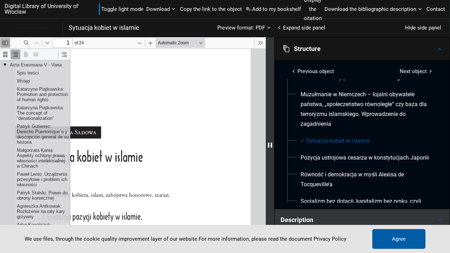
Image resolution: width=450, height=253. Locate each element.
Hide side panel (423, 28)
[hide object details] (270, 145)
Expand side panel (304, 28)
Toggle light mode (122, 9)
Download (158, 9)
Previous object (315, 71)
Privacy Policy (330, 239)
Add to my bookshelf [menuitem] (276, 9)
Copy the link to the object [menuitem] (211, 9)
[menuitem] (366, 109)
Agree (399, 239)
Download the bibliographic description (370, 9)
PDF (260, 28)
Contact (435, 9)
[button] (362, 49)
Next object (413, 71)
